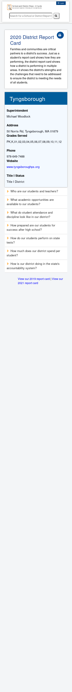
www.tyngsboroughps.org (23, 166)
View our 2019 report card (34, 279)
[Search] (56, 16)
